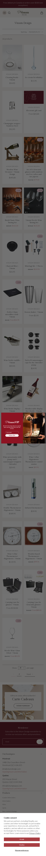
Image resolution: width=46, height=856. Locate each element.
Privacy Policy (34, 833)
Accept (22, 839)
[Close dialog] (43, 414)
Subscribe (12, 435)
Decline (21, 845)
